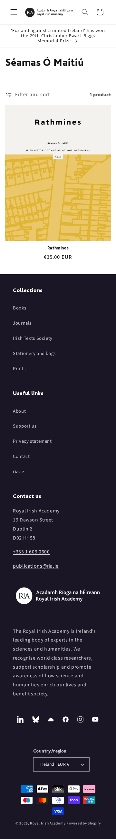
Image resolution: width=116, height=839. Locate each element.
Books (19, 308)
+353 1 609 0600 (31, 551)
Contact (21, 456)
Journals (22, 323)
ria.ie (18, 471)
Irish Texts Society (33, 338)
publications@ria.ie (36, 566)
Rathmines (58, 248)
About (19, 411)
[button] (13, 12)
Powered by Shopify (83, 823)
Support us (24, 426)
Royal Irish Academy (47, 823)
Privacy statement (32, 441)
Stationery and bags (34, 353)
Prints (19, 368)
